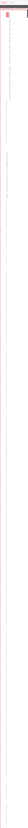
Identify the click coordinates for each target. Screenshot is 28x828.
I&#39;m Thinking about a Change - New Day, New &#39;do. (9, 56)
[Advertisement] (14, 36)
